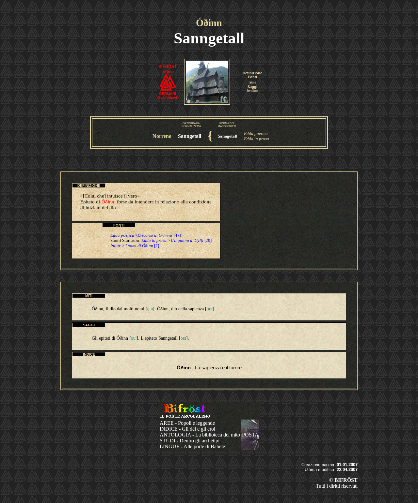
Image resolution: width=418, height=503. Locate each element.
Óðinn (209, 22)
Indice (252, 91)
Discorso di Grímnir (155, 235)
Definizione (252, 73)
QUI (150, 309)
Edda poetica (256, 133)
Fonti (252, 77)
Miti (252, 83)
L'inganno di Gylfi (187, 240)
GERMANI (167, 94)
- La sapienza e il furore (209, 367)
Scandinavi (167, 97)
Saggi (252, 87)
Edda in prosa (256, 138)
